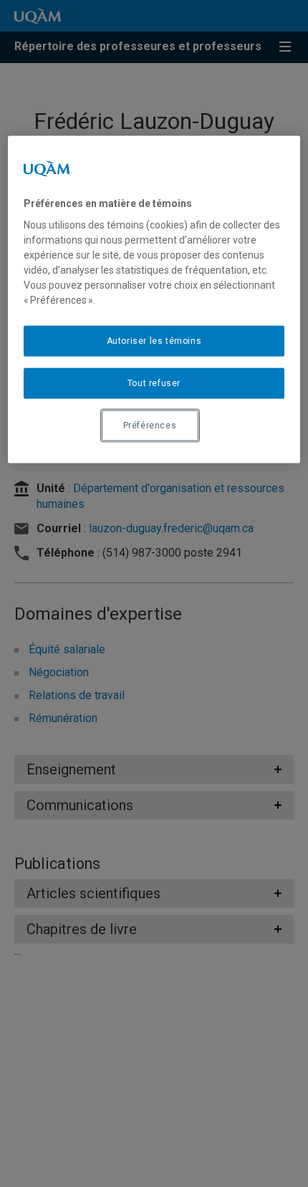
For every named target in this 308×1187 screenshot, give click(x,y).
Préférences (150, 425)
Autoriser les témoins (154, 341)
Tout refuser (154, 383)
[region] (154, 299)
